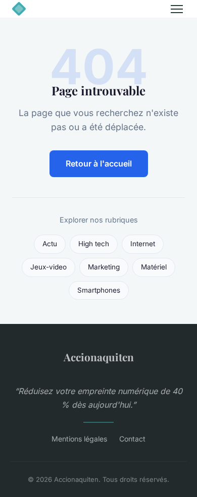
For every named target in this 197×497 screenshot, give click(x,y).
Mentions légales (79, 438)
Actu (49, 244)
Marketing (104, 267)
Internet (142, 244)
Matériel (154, 267)
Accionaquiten (99, 357)
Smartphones (98, 290)
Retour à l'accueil (99, 163)
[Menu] (177, 9)
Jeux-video (48, 267)
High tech (93, 244)
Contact (132, 438)
